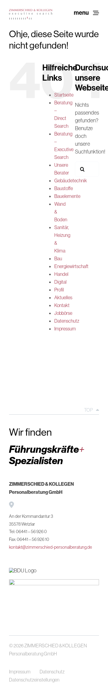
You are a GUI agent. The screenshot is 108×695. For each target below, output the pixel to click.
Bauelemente (67, 196)
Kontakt (62, 305)
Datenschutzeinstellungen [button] (34, 680)
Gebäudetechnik (70, 180)
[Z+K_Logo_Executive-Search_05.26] (30, 11)
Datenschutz (66, 321)
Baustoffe (63, 188)
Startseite (64, 95)
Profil (59, 290)
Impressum (65, 329)
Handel (61, 274)
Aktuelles (63, 297)
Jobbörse (63, 313)
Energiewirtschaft (71, 266)
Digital (60, 282)
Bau (58, 258)
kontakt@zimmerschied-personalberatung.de (50, 547)
